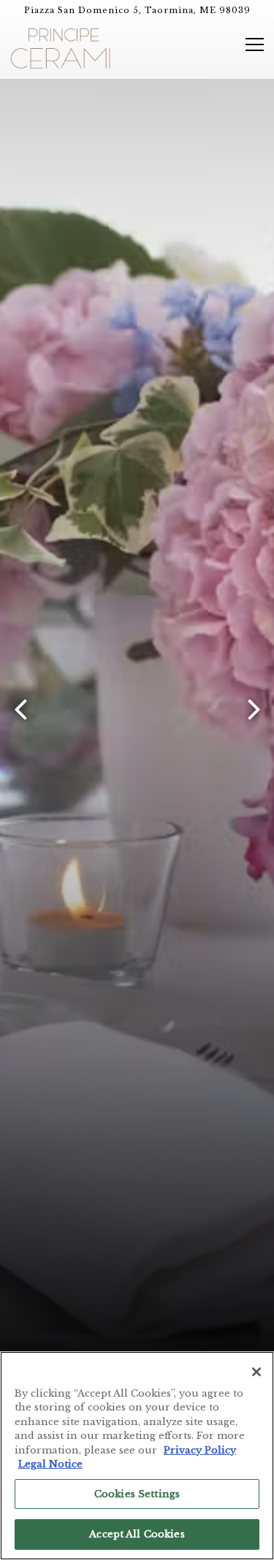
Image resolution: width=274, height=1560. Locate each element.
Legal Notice (50, 1464)
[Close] (256, 1372)
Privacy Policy (200, 1450)
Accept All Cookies (136, 1534)
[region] (137, 1455)
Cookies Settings (137, 1494)
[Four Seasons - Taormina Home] (60, 47)
